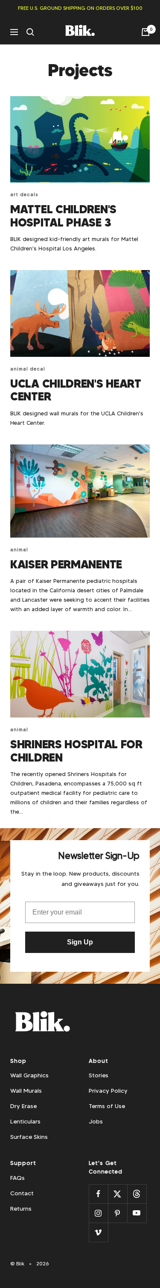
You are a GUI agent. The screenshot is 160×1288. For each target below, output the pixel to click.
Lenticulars (25, 1121)
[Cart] (145, 32)
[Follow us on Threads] (136, 1193)
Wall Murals (26, 1090)
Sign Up (80, 942)
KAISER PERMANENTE (66, 564)
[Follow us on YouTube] (136, 1213)
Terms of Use (107, 1106)
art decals (24, 194)
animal (19, 550)
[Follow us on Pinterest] (117, 1213)
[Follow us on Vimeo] (98, 1232)
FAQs (17, 1178)
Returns (21, 1208)
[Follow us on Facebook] (98, 1193)
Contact (22, 1193)
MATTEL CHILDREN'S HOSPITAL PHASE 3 (63, 216)
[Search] (30, 32)
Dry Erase (23, 1106)
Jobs (96, 1121)
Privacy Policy (108, 1090)
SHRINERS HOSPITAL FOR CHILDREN (76, 751)
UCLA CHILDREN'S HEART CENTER (75, 390)
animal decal (27, 369)
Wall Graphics (29, 1075)
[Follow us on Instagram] (98, 1213)
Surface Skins (29, 1137)
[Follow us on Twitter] (117, 1193)
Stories (98, 1075)
